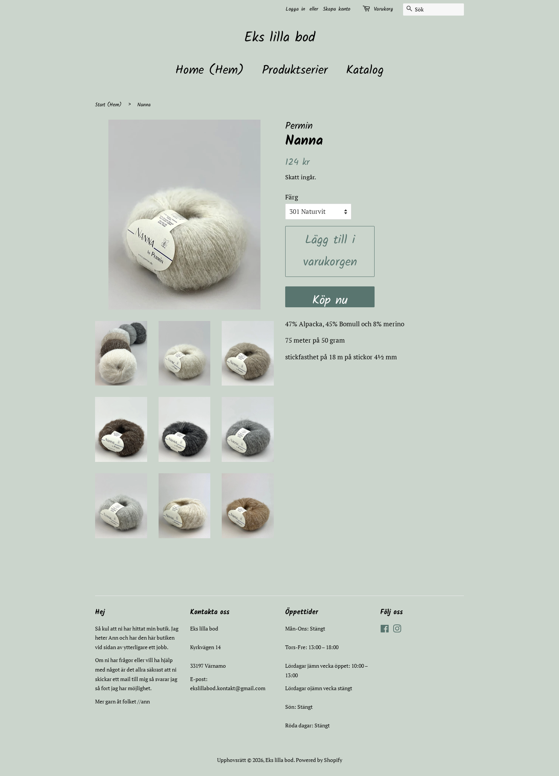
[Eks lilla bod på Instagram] (397, 630)
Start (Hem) (108, 105)
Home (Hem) (209, 70)
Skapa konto (336, 9)
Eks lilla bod (279, 38)
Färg (291, 197)
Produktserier (295, 70)
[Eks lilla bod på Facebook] (384, 630)
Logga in (295, 9)
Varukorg (383, 9)
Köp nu (330, 299)
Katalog (365, 70)
